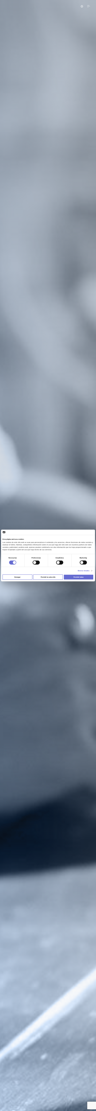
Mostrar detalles (84, 571)
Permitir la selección (48, 577)
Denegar (17, 577)
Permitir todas (79, 577)
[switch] (36, 563)
